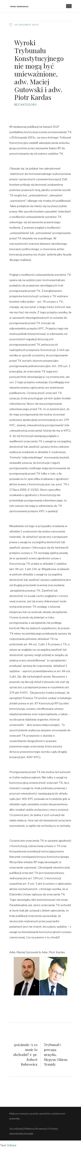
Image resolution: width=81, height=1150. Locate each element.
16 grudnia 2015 (26, 24)
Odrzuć (11, 1145)
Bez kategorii (25, 104)
